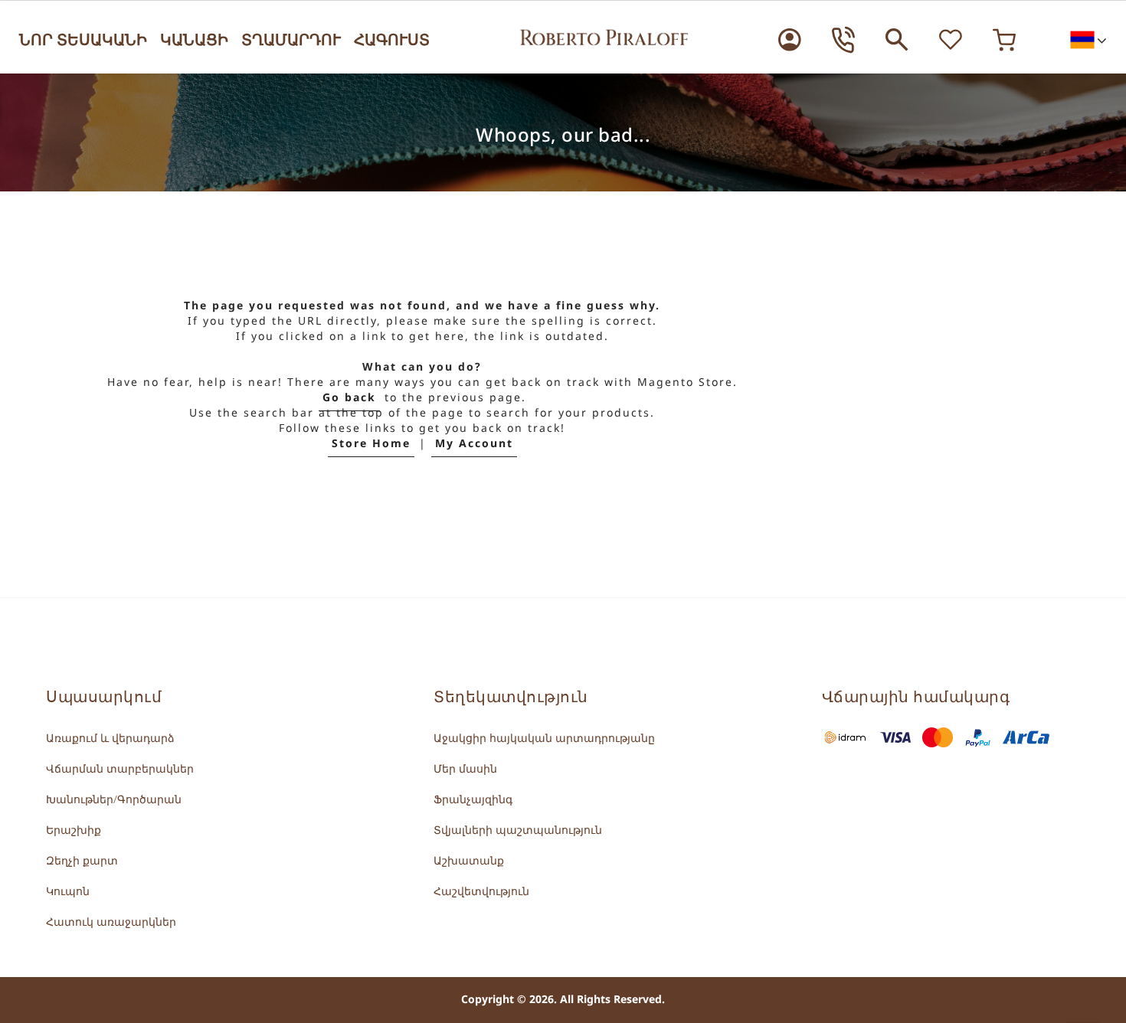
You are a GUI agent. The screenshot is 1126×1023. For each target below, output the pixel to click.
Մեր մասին (465, 769)
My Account (474, 444)
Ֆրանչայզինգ (473, 800)
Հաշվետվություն (481, 892)
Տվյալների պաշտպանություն (518, 830)
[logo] (604, 35)
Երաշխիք (73, 830)
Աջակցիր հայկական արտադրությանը (544, 738)
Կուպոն (68, 892)
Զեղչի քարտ (82, 861)
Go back (349, 398)
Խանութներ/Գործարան (114, 800)
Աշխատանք (469, 861)
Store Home (371, 444)
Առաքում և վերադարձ (110, 738)
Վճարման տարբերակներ (120, 769)
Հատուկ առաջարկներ (111, 922)
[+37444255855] (843, 40)
